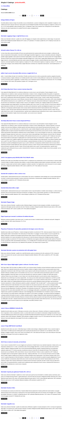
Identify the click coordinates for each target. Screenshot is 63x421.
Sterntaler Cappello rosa (8, 403)
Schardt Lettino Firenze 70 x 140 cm (11, 50)
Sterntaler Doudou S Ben (8, 387)
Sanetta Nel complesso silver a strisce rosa (13, 173)
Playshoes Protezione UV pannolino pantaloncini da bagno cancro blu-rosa (22, 229)
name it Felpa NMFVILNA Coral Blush (11, 326)
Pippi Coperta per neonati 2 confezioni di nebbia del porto (17, 216)
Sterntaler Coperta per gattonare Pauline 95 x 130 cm (16, 371)
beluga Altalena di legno (8, 20)
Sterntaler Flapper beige (8, 202)
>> (43, 15)
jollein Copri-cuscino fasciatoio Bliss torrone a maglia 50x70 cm (19, 73)
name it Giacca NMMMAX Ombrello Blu (12, 308)
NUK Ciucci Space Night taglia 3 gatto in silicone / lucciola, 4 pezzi (19, 264)
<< (23, 15)
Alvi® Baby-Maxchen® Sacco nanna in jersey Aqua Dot (16, 89)
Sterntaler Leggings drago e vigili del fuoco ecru (14, 36)
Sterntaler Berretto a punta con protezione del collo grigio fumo (19, 250)
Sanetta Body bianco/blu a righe (10, 187)
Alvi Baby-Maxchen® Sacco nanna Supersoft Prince (15, 120)
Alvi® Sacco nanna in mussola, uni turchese (13, 342)
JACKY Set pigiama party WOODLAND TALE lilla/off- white (17, 157)
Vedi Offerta (4, 30)
